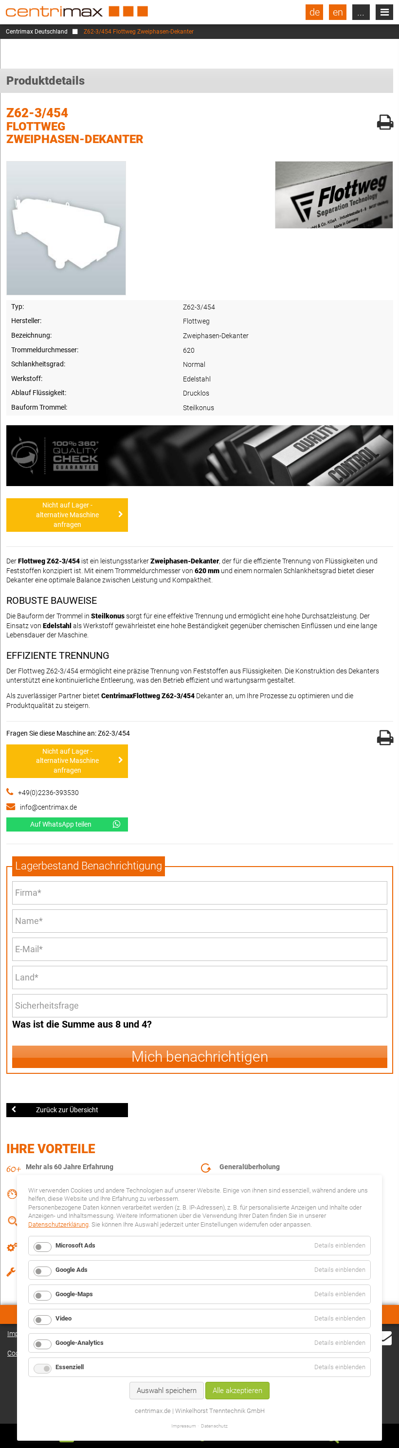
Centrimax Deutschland (37, 31)
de (314, 12)
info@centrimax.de (48, 807)
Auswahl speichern (167, 1390)
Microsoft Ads (75, 1245)
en (338, 12)
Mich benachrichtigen (199, 1056)
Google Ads (71, 1269)
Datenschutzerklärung (58, 1224)
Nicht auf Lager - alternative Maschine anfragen (67, 514)
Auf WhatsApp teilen (60, 824)
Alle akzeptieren (237, 1390)
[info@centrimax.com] (383, 1343)
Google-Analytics (79, 1342)
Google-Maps (74, 1294)
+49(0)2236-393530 (48, 792)
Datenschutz (214, 1426)
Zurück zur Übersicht (67, 1110)
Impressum (183, 1426)
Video (63, 1318)
